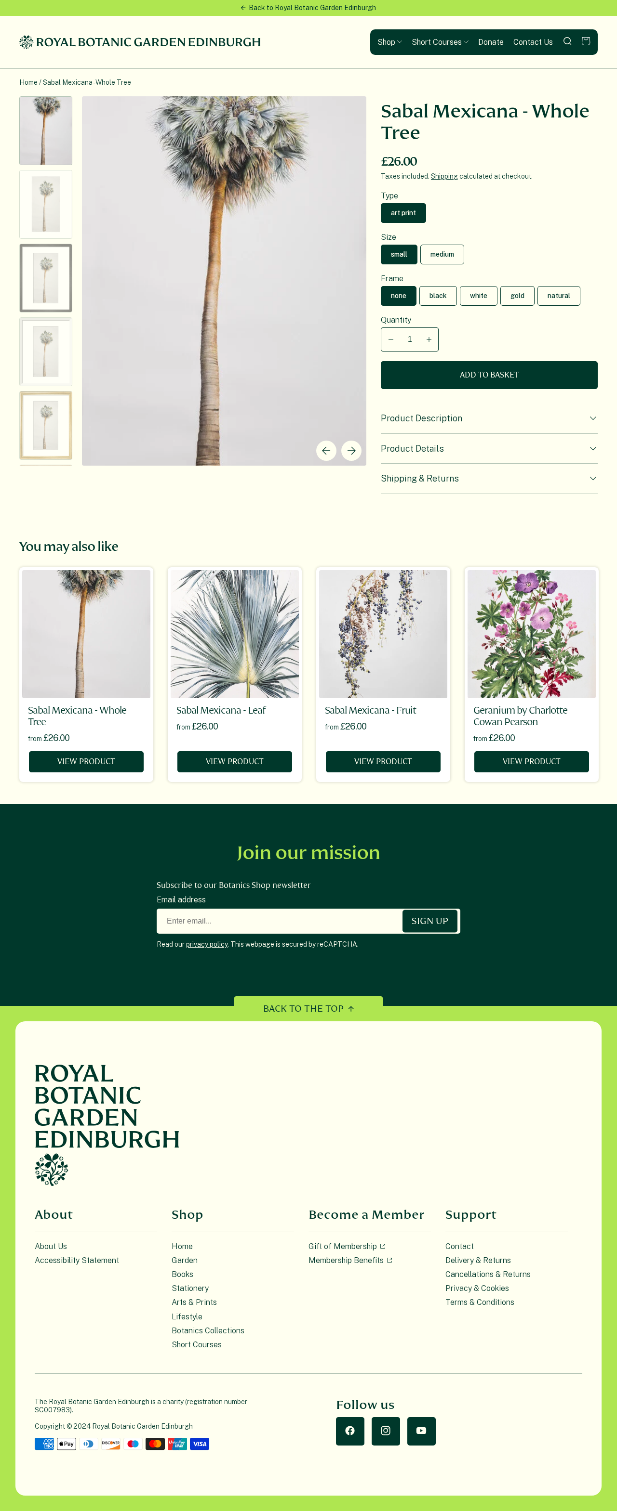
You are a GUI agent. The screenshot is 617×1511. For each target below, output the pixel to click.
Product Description (421, 418)
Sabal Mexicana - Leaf (220, 710)
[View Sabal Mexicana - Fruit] (383, 634)
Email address (181, 899)
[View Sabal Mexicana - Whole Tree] (86, 634)
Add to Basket (489, 375)
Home (28, 82)
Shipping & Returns (420, 478)
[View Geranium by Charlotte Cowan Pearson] (532, 634)
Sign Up (430, 920)
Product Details (412, 448)
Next (351, 451)
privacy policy (207, 944)
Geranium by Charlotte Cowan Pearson (520, 716)
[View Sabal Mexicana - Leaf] (235, 634)
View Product (86, 761)
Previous (326, 451)
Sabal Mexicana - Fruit (370, 710)
